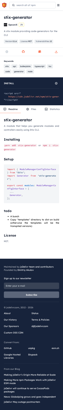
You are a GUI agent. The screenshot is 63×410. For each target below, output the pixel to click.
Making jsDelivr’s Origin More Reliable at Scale (30, 374)
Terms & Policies (40, 319)
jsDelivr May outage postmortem (22, 401)
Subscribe (31, 294)
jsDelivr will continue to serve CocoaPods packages (26, 390)
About (7, 313)
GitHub (8, 348)
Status (35, 313)
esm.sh (55, 348)
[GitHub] (23, 52)
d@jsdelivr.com (40, 326)
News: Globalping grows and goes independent (30, 396)
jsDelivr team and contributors (37, 266)
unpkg (31, 348)
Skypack (32, 354)
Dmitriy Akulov (25, 270)
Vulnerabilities (44, 41)
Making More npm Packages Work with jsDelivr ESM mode (30, 382)
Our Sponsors (11, 326)
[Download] (56, 52)
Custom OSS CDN (13, 332)
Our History (10, 319)
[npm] (40, 52)
